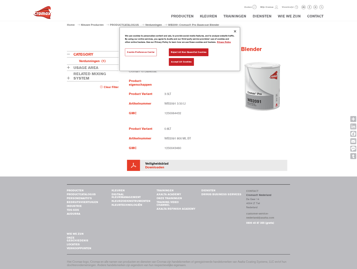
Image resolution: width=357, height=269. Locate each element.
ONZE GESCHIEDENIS (77, 239)
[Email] (353, 141)
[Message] (353, 148)
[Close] (235, 31)
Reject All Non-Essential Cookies (188, 52)
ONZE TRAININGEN (169, 198)
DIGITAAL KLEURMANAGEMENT (126, 196)
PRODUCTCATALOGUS (124, 25)
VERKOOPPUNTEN (79, 248)
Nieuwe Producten (92, 25)
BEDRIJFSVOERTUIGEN (82, 202)
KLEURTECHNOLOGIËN (127, 205)
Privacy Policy (224, 42)
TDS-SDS (73, 210)
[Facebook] (353, 134)
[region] (179, 49)
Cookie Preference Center (141, 52)
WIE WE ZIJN (289, 16)
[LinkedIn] (353, 126)
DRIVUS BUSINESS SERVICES (221, 194)
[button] (254, 7)
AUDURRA (73, 213)
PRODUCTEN (182, 16)
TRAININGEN (234, 16)
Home (71, 25)
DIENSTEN (262, 16)
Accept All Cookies (181, 61)
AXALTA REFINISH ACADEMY (176, 208)
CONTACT (315, 16)
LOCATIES (73, 244)
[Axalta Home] (42, 13)
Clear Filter (111, 87)
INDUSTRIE (74, 206)
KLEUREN (208, 16)
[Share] (353, 119)
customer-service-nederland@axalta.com (260, 215)
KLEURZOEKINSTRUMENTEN (131, 201)
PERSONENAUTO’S (79, 198)
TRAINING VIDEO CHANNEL (168, 203)
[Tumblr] (353, 156)
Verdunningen (153, 25)
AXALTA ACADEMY (169, 194)
